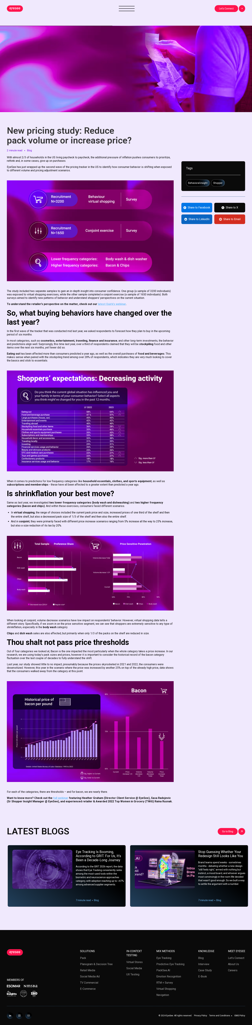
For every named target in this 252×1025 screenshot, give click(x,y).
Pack (83, 958)
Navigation (162, 995)
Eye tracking (163, 958)
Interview (203, 964)
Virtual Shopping (166, 988)
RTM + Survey (164, 982)
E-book (202, 976)
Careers (232, 970)
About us (233, 964)
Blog (201, 958)
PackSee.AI (163, 970)
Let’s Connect (236, 958)
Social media (134, 968)
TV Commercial (89, 982)
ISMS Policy (239, 1015)
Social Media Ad (90, 976)
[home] (15, 8)
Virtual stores (134, 962)
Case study (205, 970)
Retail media (87, 970)
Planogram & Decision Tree (96, 964)
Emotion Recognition (168, 976)
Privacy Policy (200, 1015)
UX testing (132, 974)
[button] (220, 1015)
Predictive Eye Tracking (170, 964)
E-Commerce (88, 988)
